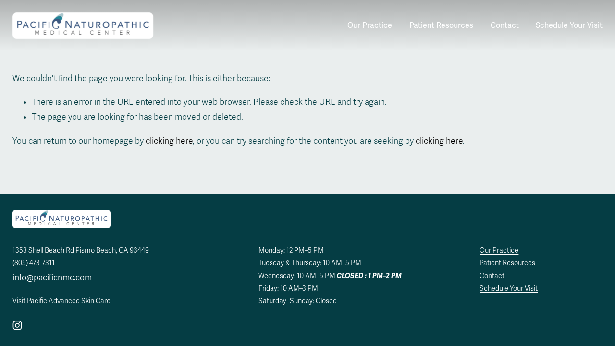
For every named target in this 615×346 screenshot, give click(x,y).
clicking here (169, 141)
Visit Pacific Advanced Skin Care (61, 301)
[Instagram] (17, 325)
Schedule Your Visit (569, 25)
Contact (505, 25)
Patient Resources (441, 25)
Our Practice (369, 25)
